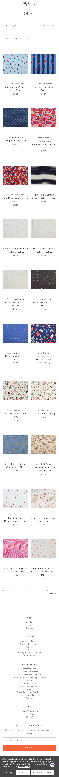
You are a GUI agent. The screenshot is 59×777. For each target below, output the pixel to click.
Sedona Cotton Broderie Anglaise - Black (43, 302)
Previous (9, 590)
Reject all (23, 772)
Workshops (29, 655)
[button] (29, 25)
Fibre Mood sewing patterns (29, 674)
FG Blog (29, 622)
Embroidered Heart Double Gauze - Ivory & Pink (43, 571)
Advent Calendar (29, 641)
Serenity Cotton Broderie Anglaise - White (15, 302)
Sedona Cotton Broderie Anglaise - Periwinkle (15, 356)
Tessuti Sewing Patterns (29, 686)
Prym (29, 689)
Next (51, 593)
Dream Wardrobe (29, 650)
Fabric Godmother (29, 672)
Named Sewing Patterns (29, 695)
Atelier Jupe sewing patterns (29, 692)
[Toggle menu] (4, 4)
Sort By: (8, 38)
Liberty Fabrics (29, 683)
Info (29, 625)
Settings (8, 772)
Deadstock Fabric (29, 669)
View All (29, 698)
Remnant (29, 680)
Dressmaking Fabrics (29, 644)
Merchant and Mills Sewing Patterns (29, 677)
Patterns (30, 647)
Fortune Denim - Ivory (43, 413)
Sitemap (29, 628)
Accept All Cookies (42, 772)
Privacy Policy (24, 766)
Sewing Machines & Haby (29, 653)
